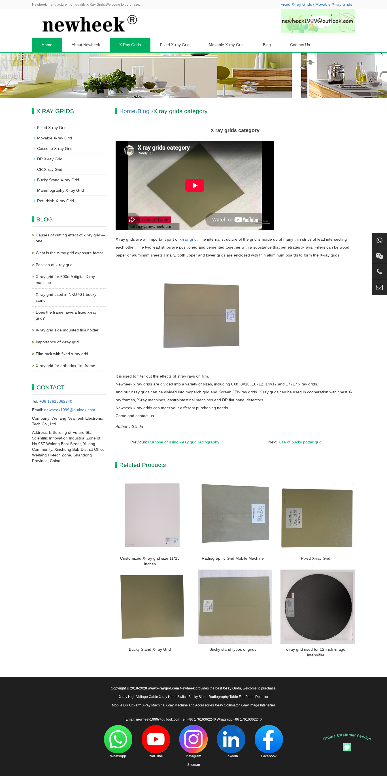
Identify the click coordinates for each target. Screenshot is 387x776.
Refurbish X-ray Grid (55, 201)
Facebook (269, 756)
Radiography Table (223, 697)
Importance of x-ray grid (57, 342)
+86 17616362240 (55, 401)
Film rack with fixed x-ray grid (62, 354)
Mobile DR (120, 705)
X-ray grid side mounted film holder (67, 330)
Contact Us (300, 44)
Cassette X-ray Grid (55, 148)
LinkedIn (231, 756)
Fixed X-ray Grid (175, 44)
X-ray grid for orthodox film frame (65, 365)
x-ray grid (188, 239)
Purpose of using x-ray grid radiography (183, 442)
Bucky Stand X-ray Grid (150, 649)
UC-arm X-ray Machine (147, 705)
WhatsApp (118, 756)
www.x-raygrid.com (163, 688)
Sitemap (193, 765)
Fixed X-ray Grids (296, 4)
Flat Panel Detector (253, 697)
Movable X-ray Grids (333, 4)
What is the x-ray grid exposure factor (69, 253)
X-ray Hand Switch (173, 697)
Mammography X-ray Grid (60, 190)
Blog (267, 44)
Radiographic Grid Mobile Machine (233, 558)
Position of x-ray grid (54, 264)
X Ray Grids (130, 44)
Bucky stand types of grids (232, 649)
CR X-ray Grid (49, 169)
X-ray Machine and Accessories (189, 705)
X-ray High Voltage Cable (138, 697)
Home (47, 44)
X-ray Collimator (227, 705)
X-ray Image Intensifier (258, 705)
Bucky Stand (198, 697)
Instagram (193, 756)
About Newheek (86, 44)
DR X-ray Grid (49, 159)
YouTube (156, 756)
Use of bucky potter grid (300, 442)
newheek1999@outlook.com (69, 410)
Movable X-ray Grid (226, 44)
